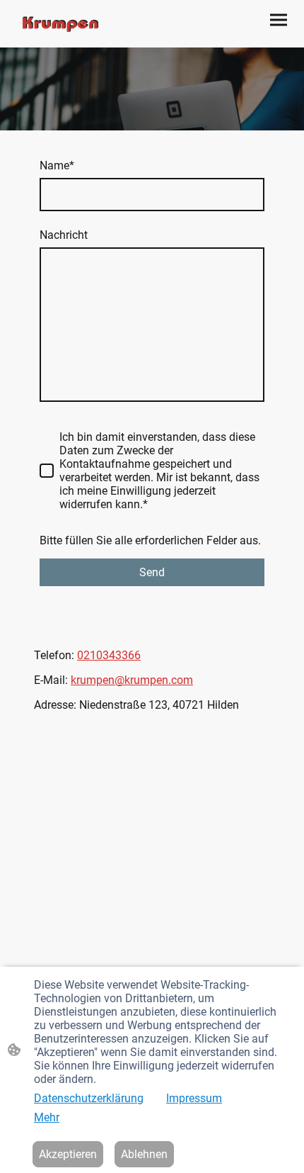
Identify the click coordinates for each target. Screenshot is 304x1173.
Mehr (46, 1117)
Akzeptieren (68, 1154)
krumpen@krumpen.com (132, 680)
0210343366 (109, 655)
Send (152, 572)
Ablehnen (144, 1154)
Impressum (194, 1098)
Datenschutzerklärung (89, 1098)
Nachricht (64, 235)
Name (57, 165)
